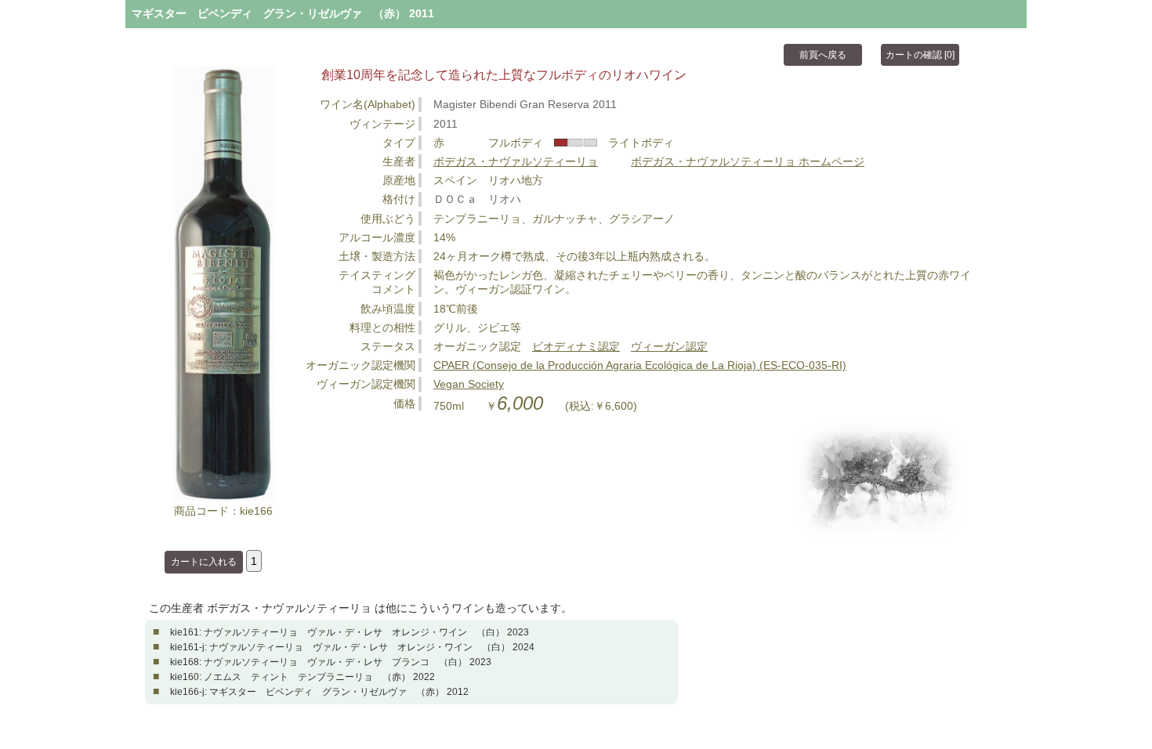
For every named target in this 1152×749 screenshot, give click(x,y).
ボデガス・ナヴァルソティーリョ (515, 161)
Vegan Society (468, 384)
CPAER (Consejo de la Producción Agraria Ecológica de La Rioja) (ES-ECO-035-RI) (639, 365)
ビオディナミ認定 (576, 346)
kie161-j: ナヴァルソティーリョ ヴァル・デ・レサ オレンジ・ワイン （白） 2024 (352, 647)
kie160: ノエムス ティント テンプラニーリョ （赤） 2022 (302, 676)
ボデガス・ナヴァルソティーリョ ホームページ (747, 161)
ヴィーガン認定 (669, 346)
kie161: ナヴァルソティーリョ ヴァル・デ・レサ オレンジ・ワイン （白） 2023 (349, 632)
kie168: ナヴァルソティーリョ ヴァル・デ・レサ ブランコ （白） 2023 (330, 662)
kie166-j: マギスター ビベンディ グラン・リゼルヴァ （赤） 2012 (319, 691)
